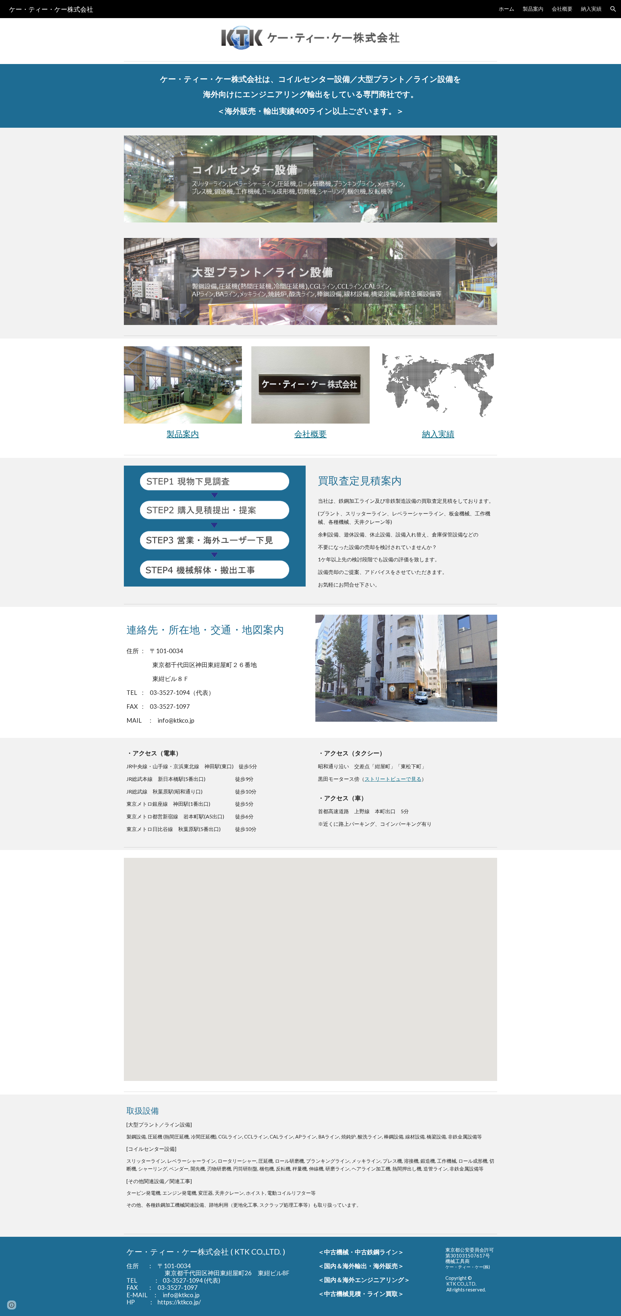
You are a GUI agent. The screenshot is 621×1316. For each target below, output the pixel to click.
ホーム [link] (506, 8)
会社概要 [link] (562, 8)
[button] (613, 9)
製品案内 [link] (533, 8)
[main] (310, 96)
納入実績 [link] (591, 8)
